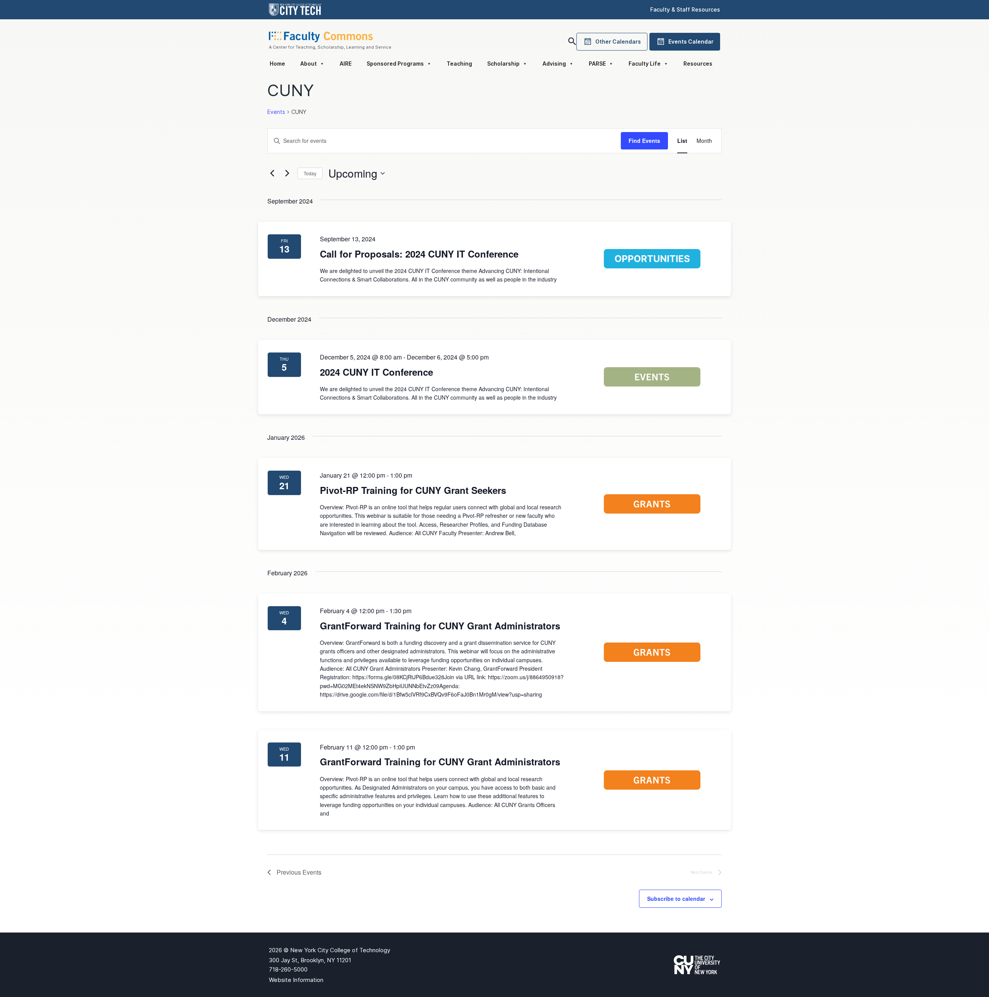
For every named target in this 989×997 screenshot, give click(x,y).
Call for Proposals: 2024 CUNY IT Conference (419, 253)
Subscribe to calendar (676, 898)
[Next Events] (287, 173)
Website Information (296, 979)
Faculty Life (645, 63)
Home (277, 63)
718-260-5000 (288, 969)
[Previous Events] (272, 173)
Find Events (644, 140)
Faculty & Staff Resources (685, 9)
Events (276, 112)
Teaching (459, 63)
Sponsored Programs (395, 63)
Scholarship (503, 63)
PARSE (597, 63)
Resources (697, 63)
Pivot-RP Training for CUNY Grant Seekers (413, 490)
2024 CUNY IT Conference (376, 371)
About (308, 63)
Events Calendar (691, 41)
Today (310, 173)
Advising (554, 63)
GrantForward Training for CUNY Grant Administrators (440, 625)
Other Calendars (618, 41)
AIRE (346, 63)
